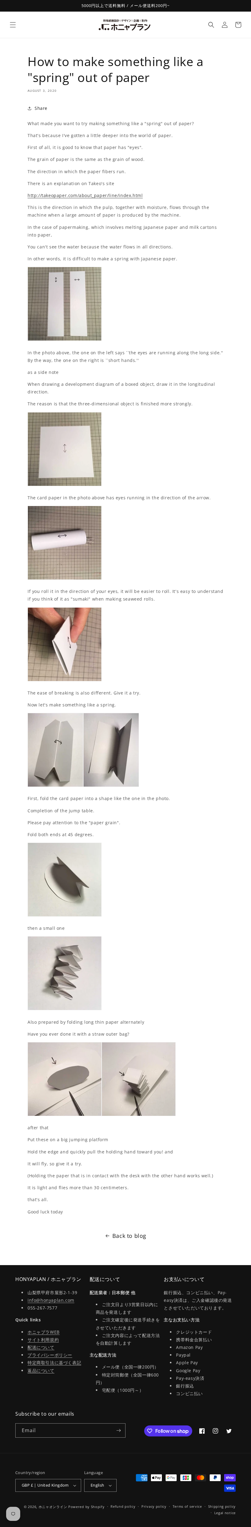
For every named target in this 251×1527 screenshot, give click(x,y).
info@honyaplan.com (51, 1300)
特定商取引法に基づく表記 (54, 1362)
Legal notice (225, 1512)
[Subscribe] (118, 1430)
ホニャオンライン (53, 1506)
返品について (41, 1370)
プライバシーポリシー (50, 1355)
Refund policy (123, 1506)
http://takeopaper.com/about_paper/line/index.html (85, 195)
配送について (41, 1347)
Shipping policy (222, 1506)
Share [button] (41, 108)
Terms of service (187, 1506)
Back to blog (129, 1235)
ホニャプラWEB (44, 1332)
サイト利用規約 (43, 1340)
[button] (13, 25)
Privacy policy (154, 1506)
